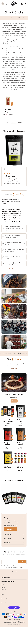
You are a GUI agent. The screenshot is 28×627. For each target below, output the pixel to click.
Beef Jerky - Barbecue (7, 443)
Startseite (3, 18)
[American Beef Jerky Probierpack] (7, 411)
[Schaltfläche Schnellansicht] (12, 102)
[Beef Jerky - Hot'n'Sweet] (7, 457)
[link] (14, 401)
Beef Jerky (3, 585)
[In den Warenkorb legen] (12, 105)
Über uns (3, 589)
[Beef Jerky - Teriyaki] (20, 434)
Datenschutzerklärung (18, 567)
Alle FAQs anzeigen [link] (13, 269)
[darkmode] (25, 4)
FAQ (2, 592)
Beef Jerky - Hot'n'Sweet (7, 466)
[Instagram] (15, 571)
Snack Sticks (11, 18)
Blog (2, 594)
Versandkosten (10, 624)
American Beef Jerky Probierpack (7, 420)
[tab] (2, 106)
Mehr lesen (14, 368)
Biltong (3, 587)
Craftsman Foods (16, 619)
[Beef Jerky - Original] (20, 411)
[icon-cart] (21, 3)
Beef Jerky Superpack (20, 466)
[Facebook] (12, 571)
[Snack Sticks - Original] (7, 101)
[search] (5, 3)
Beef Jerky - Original (20, 420)
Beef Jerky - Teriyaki (20, 443)
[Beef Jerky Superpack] (20, 457)
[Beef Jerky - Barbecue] (7, 434)
